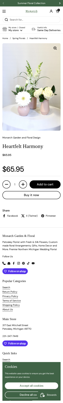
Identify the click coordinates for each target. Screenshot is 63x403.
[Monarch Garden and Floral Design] (31, 11)
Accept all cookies (31, 385)
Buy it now (31, 195)
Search (6, 287)
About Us (7, 309)
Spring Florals (18, 38)
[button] (57, 11)
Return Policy (9, 291)
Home (5, 38)
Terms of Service (11, 300)
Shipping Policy (11, 305)
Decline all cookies (31, 395)
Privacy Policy (10, 296)
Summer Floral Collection (31, 3)
